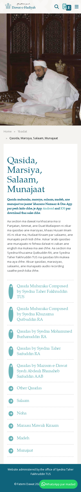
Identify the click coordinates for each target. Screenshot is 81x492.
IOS (63, 208)
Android (48, 208)
